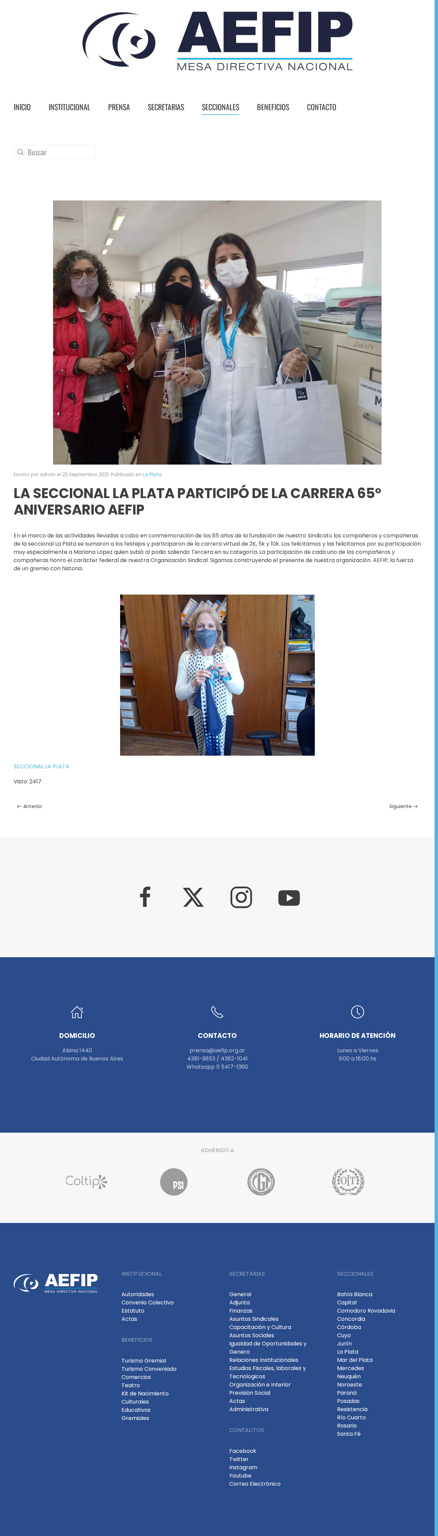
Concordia (351, 1319)
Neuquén (349, 1376)
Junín (344, 1344)
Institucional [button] (69, 106)
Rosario (347, 1426)
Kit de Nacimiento (145, 1393)
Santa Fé (349, 1434)
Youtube (240, 1476)
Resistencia (352, 1409)
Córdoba (349, 1327)
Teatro (130, 1385)
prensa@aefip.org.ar (217, 1050)
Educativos (136, 1410)
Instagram (243, 1467)
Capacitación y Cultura (260, 1327)
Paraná (347, 1393)
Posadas (348, 1401)
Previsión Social (249, 1393)
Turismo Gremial (143, 1361)
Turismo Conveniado (149, 1369)
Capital (347, 1302)
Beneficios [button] (273, 106)
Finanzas (241, 1311)
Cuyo (344, 1335)
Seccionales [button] (220, 106)
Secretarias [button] (166, 106)
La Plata (152, 474)
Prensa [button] (119, 106)
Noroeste (349, 1385)
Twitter (239, 1459)
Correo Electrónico (255, 1484)
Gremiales (135, 1418)
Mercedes (350, 1368)
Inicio (22, 106)
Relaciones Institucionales (263, 1360)
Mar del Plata (355, 1360)
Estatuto (132, 1311)
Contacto (321, 106)
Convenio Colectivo (147, 1302)
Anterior (32, 806)
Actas (129, 1319)
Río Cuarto (351, 1417)
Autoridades (137, 1294)
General (240, 1294)
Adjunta (239, 1302)
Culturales (135, 1402)
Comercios (136, 1377)
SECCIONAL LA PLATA (41, 766)
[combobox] (55, 152)
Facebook (242, 1451)
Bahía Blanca (354, 1294)
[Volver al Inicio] (217, 41)
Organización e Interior (260, 1385)
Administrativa (248, 1409)
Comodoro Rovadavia (366, 1311)
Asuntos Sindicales (254, 1319)
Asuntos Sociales (251, 1335)
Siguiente (400, 806)
